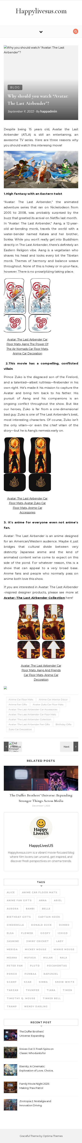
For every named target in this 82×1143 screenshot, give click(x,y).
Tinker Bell (52, 998)
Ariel (58, 900)
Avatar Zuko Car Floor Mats (48, 704)
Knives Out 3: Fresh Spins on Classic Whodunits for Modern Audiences (36, 1051)
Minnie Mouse (64, 949)
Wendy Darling (36, 1006)
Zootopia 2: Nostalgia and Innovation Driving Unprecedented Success (35, 1104)
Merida (12, 949)
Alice (11, 892)
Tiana (51, 990)
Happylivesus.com (41, 11)
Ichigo (63, 933)
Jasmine (13, 941)
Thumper (32, 990)
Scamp (12, 982)
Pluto (35, 965)
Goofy (45, 933)
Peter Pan (15, 965)
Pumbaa (30, 974)
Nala (63, 957)
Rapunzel (51, 974)
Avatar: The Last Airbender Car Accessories (33, 709)
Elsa (10, 933)
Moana (12, 957)
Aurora (13, 908)
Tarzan (12, 990)
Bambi (30, 908)
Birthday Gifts (63, 724)
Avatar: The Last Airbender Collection (30, 719)
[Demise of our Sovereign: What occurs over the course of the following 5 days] (69, 746)
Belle (46, 908)
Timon (67, 990)
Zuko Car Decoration (20, 729)
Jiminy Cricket (37, 941)
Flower (27, 933)
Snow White (65, 982)
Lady (60, 941)
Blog (15, 87)
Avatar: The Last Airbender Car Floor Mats (32, 714)
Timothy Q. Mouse (21, 998)
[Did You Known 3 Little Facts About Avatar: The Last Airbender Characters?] (12, 746)
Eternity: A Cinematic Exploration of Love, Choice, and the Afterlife (36, 1069)
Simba (43, 982)
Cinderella (15, 925)
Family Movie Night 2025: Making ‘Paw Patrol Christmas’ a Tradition (34, 1086)
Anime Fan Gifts (18, 704)
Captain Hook (49, 917)
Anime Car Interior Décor (53, 699)
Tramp (12, 1006)
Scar (28, 982)
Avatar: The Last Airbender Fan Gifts (29, 724)
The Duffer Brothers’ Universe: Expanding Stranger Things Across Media (33, 1034)
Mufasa (30, 957)
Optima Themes (53, 1135)
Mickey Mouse (36, 949)
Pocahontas (57, 965)
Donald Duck (41, 925)
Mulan (48, 957)
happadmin (48, 111)
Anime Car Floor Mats (21, 699)
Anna (43, 900)
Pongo (12, 974)
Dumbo (64, 925)
